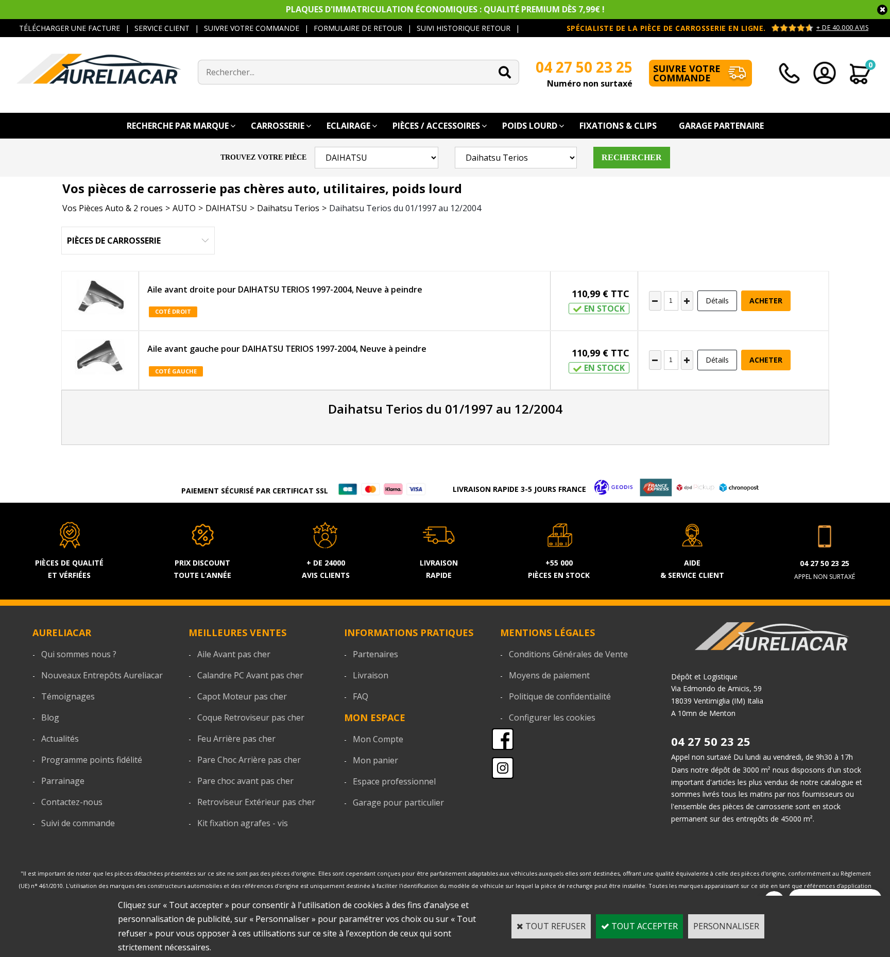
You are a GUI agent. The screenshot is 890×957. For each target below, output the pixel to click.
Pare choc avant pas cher (245, 781)
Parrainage (62, 781)
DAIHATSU (226, 208)
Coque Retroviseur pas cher (250, 717)
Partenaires (375, 654)
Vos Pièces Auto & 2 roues (112, 208)
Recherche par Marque (178, 125)
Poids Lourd (529, 125)
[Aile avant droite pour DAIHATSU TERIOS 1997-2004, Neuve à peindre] (100, 300)
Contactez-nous (71, 802)
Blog (50, 717)
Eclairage (348, 125)
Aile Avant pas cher (233, 654)
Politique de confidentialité (560, 696)
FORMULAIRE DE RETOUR (358, 28)
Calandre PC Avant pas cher (250, 675)
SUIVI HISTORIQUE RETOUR (463, 28)
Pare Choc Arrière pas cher (249, 759)
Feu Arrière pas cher (236, 738)
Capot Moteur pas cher (242, 696)
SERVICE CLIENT (162, 28)
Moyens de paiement (549, 675)
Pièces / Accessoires (436, 125)
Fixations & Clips (618, 125)
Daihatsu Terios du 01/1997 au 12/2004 (405, 208)
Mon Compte (378, 739)
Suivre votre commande (687, 73)
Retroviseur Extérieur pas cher (256, 802)
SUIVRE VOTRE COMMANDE (251, 28)
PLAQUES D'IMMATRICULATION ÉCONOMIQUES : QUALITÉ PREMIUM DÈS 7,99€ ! (445, 9)
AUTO (184, 208)
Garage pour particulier (398, 802)
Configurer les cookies (552, 717)
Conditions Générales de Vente (568, 654)
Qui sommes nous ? (78, 654)
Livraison (370, 675)
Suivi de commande (78, 823)
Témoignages (68, 696)
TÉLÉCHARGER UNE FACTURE (69, 28)
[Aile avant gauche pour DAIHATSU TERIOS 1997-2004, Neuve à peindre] (100, 360)
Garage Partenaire (721, 125)
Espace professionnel (394, 781)
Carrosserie (277, 125)
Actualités (60, 738)
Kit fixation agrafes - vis (242, 823)
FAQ (360, 696)
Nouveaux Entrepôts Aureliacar (102, 675)
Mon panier (375, 760)
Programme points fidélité (91, 759)
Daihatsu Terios (288, 208)
